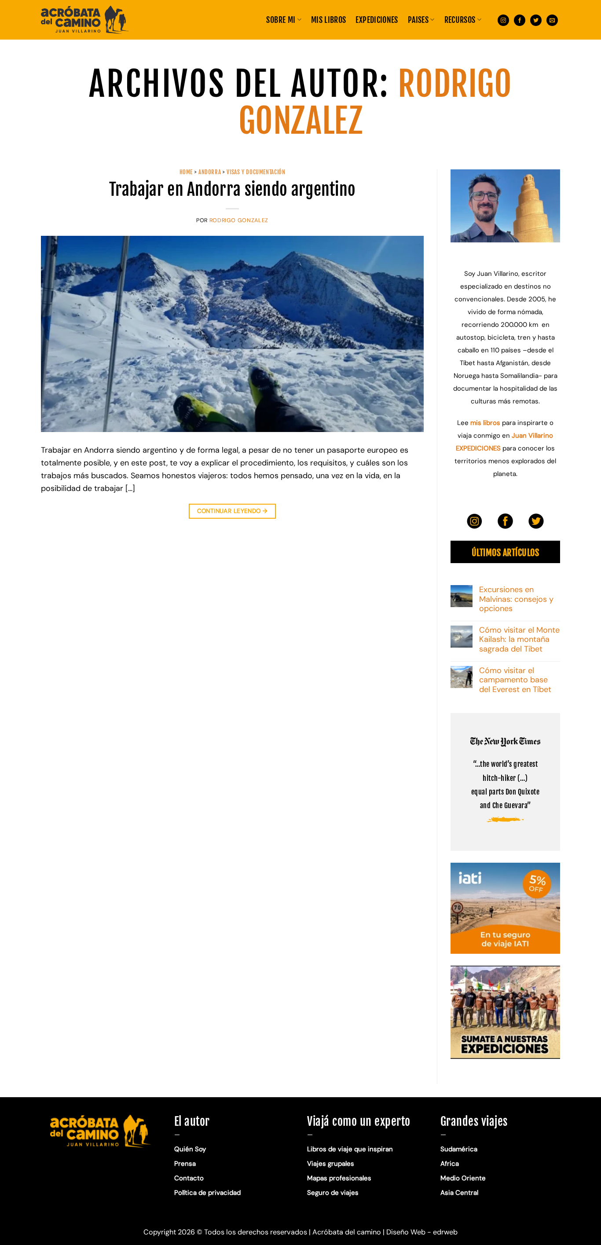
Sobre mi (280, 20)
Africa (449, 1163)
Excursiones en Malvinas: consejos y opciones (516, 599)
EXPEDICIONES (376, 20)
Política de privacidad (208, 1192)
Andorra (209, 172)
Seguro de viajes (333, 1192)
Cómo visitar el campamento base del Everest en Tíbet (515, 680)
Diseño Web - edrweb (422, 1232)
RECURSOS (460, 20)
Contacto (189, 1178)
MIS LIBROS (328, 20)
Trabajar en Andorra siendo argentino (232, 189)
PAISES (418, 20)
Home (186, 172)
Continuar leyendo (232, 511)
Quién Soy (190, 1149)
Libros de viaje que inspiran (350, 1149)
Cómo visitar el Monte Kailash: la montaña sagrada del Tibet (519, 640)
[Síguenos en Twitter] (536, 19)
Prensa (185, 1163)
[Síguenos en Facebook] (519, 19)
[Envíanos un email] (552, 19)
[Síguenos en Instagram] (503, 19)
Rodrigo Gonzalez (238, 220)
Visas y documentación (256, 172)
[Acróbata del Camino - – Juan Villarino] (85, 20)
